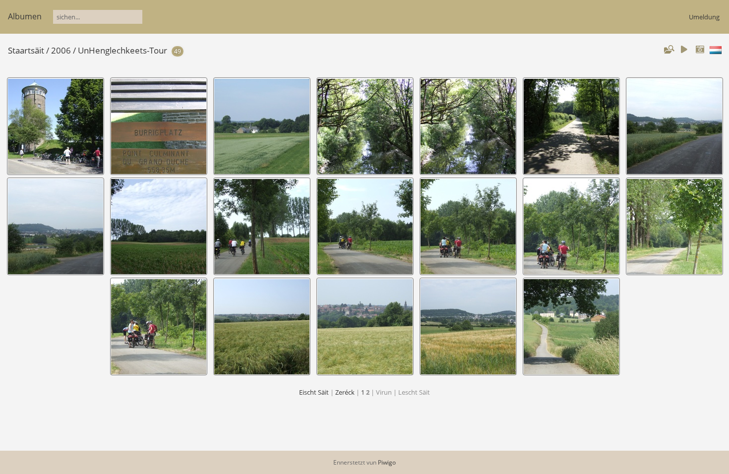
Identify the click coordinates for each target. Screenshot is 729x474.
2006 (61, 50)
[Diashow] (684, 50)
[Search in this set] (668, 50)
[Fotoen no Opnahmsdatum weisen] (700, 50)
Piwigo (387, 462)
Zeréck (345, 392)
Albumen (25, 16)
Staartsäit (26, 50)
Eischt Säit (314, 392)
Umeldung (704, 16)
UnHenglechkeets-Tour (122, 50)
